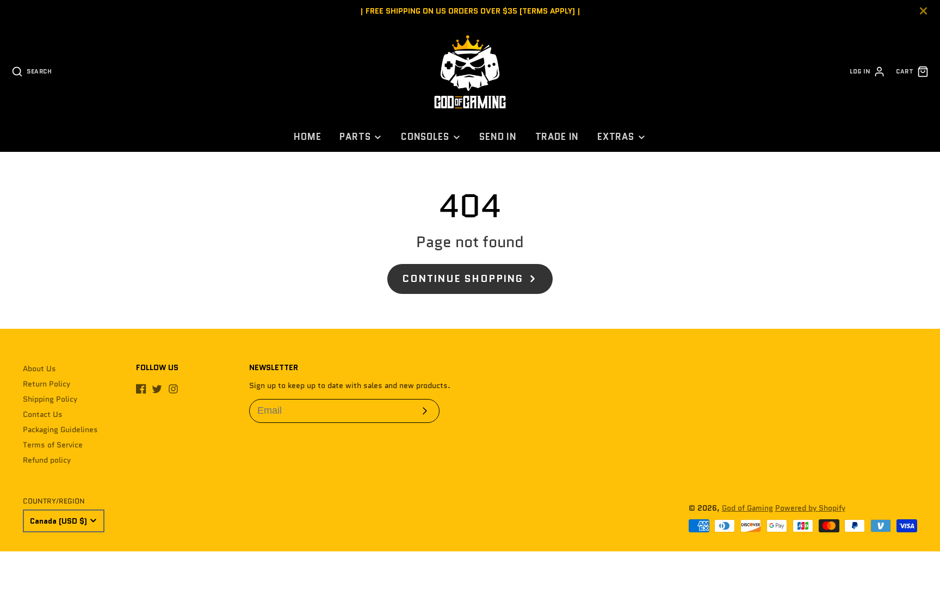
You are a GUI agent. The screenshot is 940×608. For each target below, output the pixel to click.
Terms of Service (53, 444)
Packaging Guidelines (60, 429)
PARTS (354, 136)
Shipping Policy (50, 399)
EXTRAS (615, 136)
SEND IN (498, 136)
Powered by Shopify (810, 507)
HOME (307, 136)
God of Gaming (747, 507)
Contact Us (43, 414)
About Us (39, 368)
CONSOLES (425, 136)
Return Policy (46, 383)
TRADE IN (557, 136)
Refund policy (47, 460)
